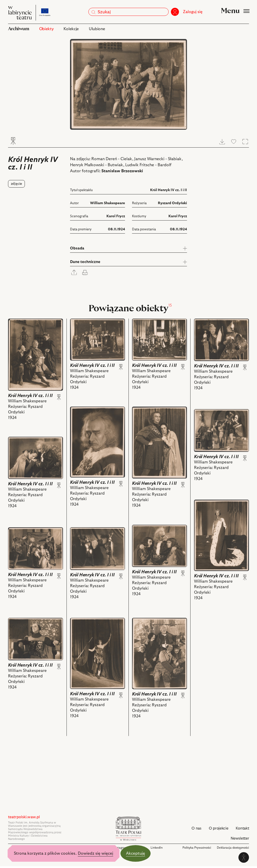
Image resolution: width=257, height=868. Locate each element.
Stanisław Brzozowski (122, 171)
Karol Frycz (115, 216)
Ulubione (97, 29)
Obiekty (46, 29)
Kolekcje (71, 29)
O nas (196, 828)
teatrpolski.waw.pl (24, 817)
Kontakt (242, 828)
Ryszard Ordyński (172, 203)
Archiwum (18, 28)
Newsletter (240, 838)
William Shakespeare (107, 203)
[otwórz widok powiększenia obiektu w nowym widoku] (128, 84)
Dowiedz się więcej (95, 853)
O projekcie (218, 828)
